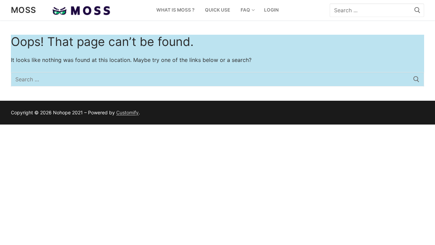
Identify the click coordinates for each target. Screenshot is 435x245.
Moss (23, 10)
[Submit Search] (417, 10)
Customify (127, 112)
